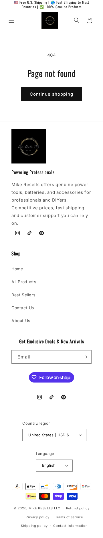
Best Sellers (23, 294)
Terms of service (69, 517)
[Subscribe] (85, 357)
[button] (11, 20)
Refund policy (78, 508)
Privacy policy (37, 517)
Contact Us (22, 307)
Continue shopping (51, 94)
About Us (20, 320)
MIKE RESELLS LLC (44, 508)
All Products (23, 281)
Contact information (70, 526)
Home (17, 268)
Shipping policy (34, 526)
